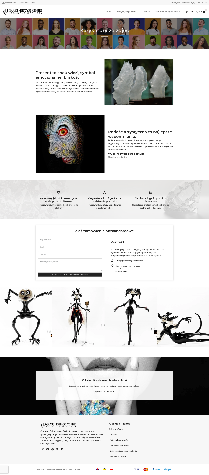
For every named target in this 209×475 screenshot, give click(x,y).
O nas (144, 12)
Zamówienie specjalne (166, 12)
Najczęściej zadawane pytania (123, 451)
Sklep (108, 12)
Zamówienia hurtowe (119, 445)
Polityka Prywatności (118, 440)
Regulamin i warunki (118, 456)
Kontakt (113, 434)
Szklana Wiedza (116, 429)
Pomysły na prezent (126, 12)
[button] (186, 11)
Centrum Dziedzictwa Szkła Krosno (58, 431)
